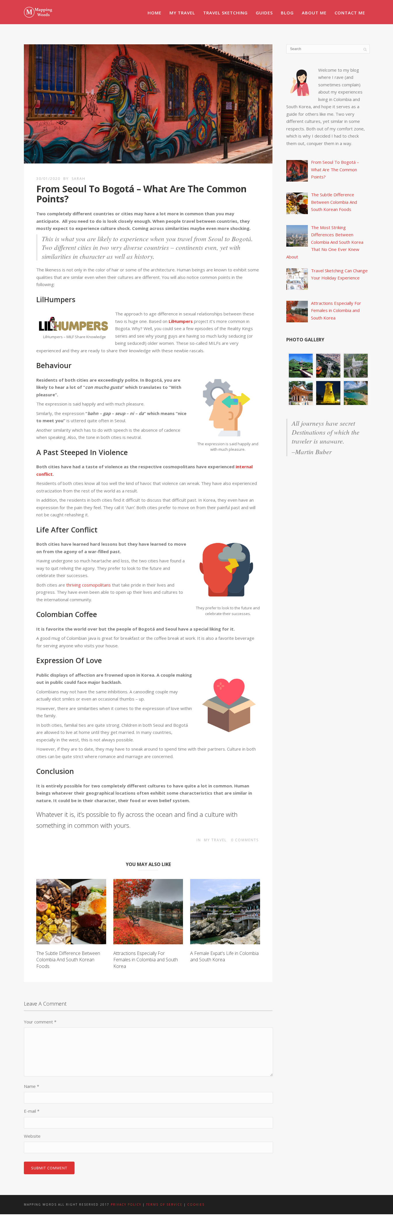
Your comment (40, 1022)
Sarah (78, 178)
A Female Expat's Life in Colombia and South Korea (224, 956)
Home (154, 13)
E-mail (31, 1111)
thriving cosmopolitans (88, 585)
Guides (264, 13)
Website (32, 1136)
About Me (314, 13)
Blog (287, 13)
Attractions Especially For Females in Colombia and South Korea (145, 959)
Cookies (196, 1204)
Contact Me (350, 13)
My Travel (182, 13)
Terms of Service (164, 1204)
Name (31, 1086)
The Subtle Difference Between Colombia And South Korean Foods (68, 959)
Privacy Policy (127, 1204)
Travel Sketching (225, 13)
